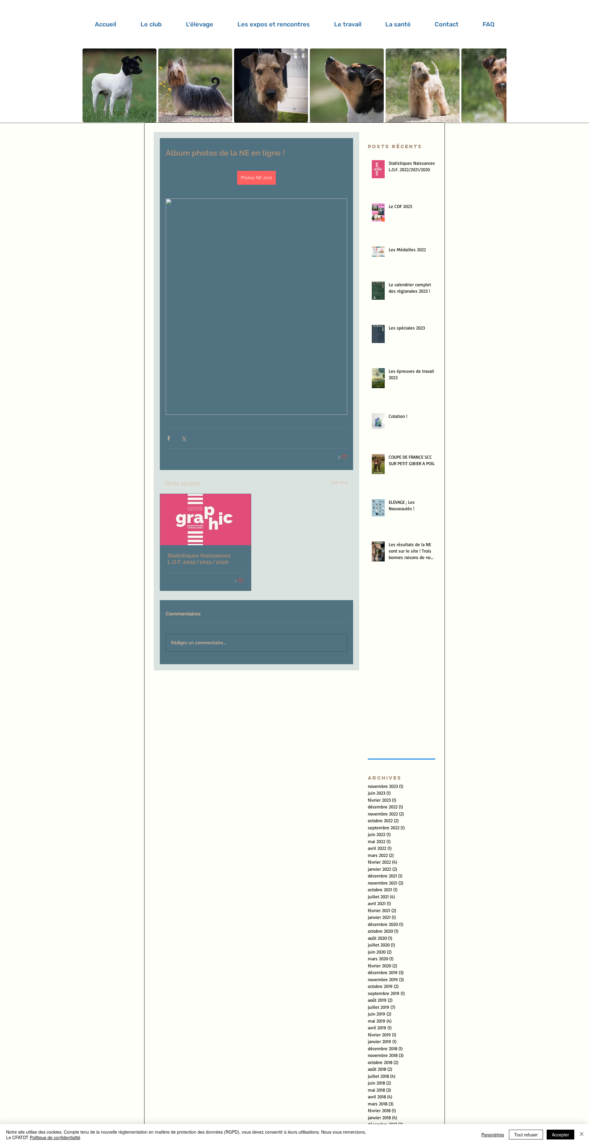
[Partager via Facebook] (168, 438)
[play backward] (90, 85)
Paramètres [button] (492, 1135)
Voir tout (339, 482)
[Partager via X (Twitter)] (184, 438)
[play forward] (498, 85)
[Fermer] (581, 1134)
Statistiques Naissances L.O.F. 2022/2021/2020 (198, 558)
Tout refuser (526, 1135)
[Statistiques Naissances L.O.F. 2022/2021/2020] (205, 519)
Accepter (560, 1135)
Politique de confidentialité (55, 1137)
